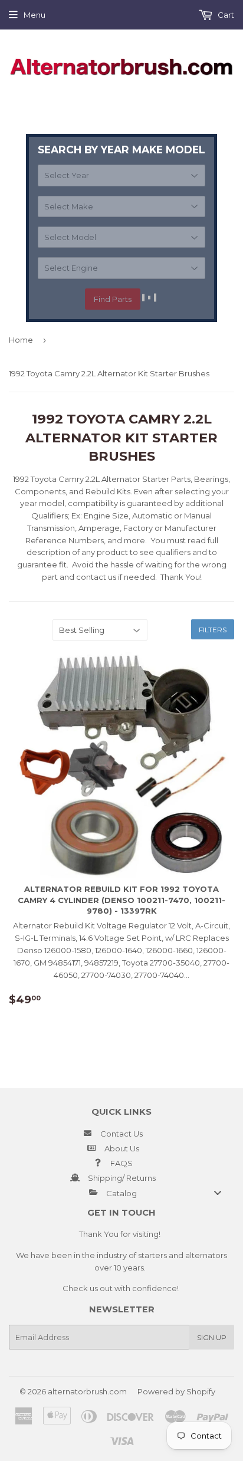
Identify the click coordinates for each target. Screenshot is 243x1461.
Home (21, 339)
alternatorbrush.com (87, 1391)
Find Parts (113, 299)
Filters (212, 629)
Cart (225, 14)
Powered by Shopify (176, 1391)
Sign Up (211, 1337)
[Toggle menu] (217, 1193)
